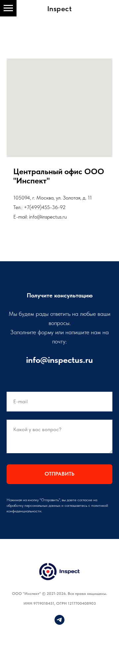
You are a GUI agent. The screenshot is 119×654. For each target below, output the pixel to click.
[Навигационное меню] (8, 8)
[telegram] (59, 623)
